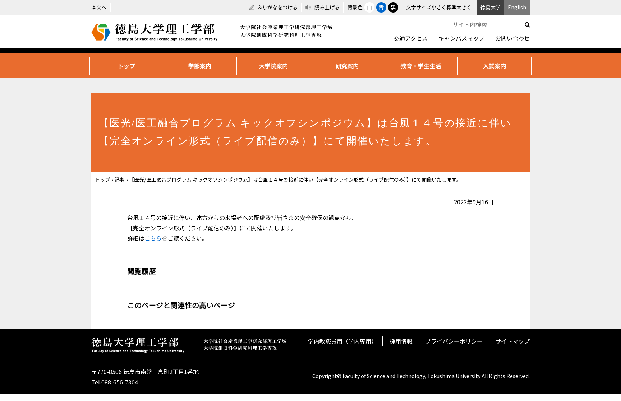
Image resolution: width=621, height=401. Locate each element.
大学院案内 (273, 65)
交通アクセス (411, 38)
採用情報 (401, 341)
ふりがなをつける (277, 7)
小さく (438, 7)
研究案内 (347, 65)
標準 (451, 7)
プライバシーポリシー (454, 341)
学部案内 (199, 65)
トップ (126, 65)
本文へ (98, 7)
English (517, 7)
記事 (119, 179)
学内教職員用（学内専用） (342, 341)
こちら (153, 238)
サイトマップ (512, 341)
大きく (464, 7)
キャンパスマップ (461, 38)
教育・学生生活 (421, 65)
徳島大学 (490, 7)
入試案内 (494, 65)
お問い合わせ (512, 38)
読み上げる (327, 7)
